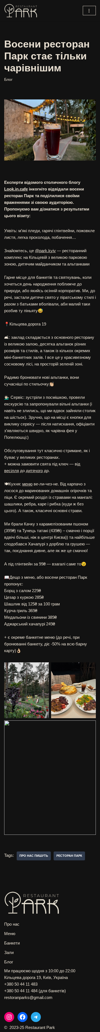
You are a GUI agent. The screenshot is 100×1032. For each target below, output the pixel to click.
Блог (8, 79)
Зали (9, 952)
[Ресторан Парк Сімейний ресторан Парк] (21, 10)
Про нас (11, 924)
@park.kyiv (45, 250)
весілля (11, 470)
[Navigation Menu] (89, 10)
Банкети (12, 943)
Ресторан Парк (69, 855)
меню (27, 484)
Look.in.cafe (16, 189)
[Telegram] (36, 1017)
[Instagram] (9, 1017)
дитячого (34, 470)
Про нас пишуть (33, 855)
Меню (9, 933)
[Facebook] (23, 1017)
